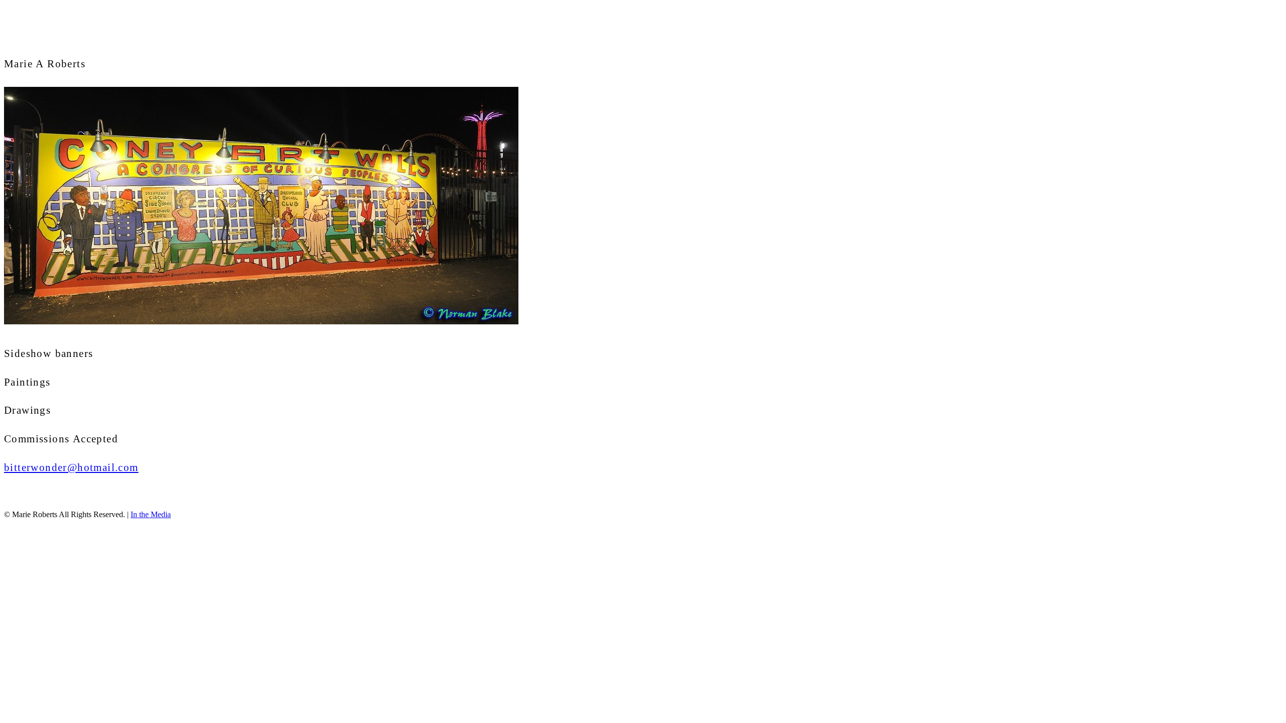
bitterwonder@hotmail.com (71, 467)
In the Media (151, 514)
